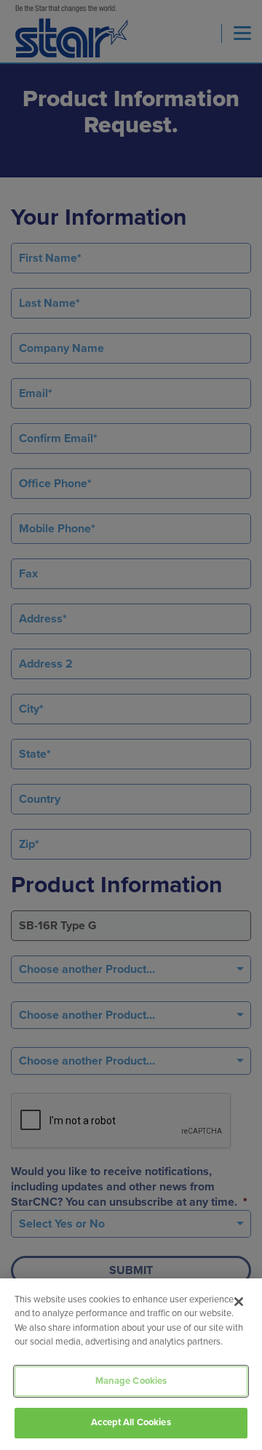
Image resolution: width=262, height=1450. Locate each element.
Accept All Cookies (130, 1422)
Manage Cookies (131, 1381)
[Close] (239, 1302)
